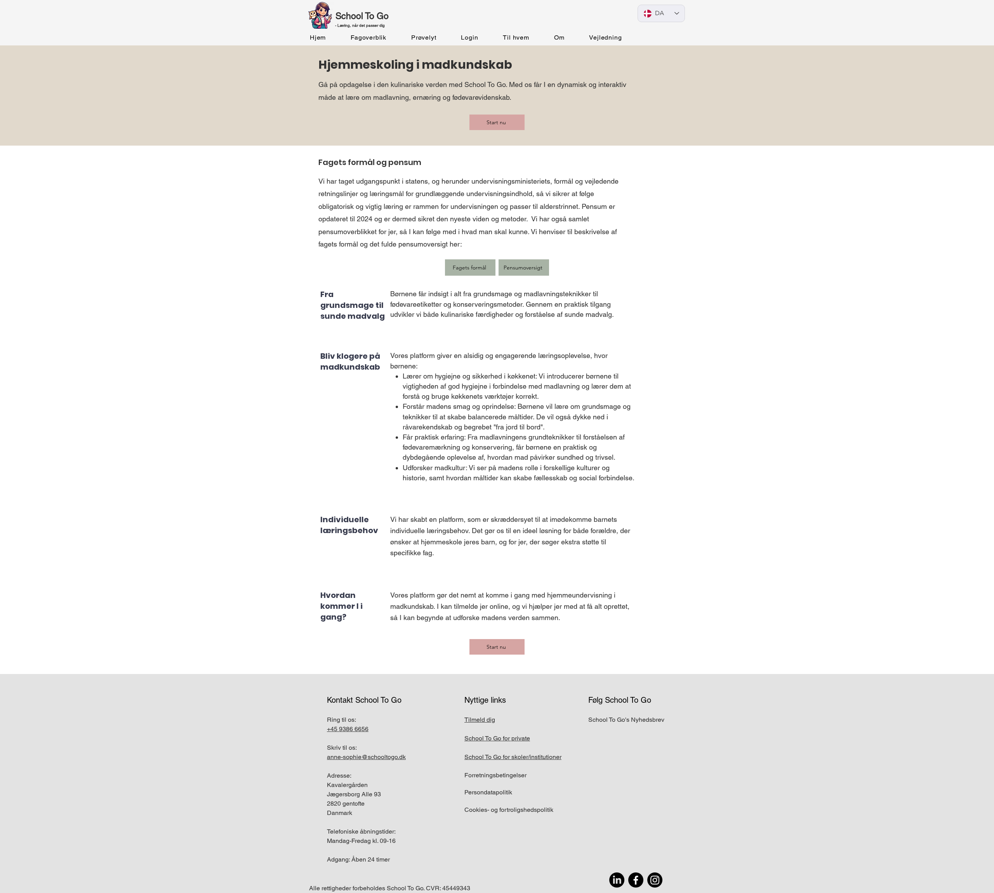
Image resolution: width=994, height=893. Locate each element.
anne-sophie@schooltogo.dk (366, 757)
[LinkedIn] (616, 880)
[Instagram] (654, 880)
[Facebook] (635, 880)
